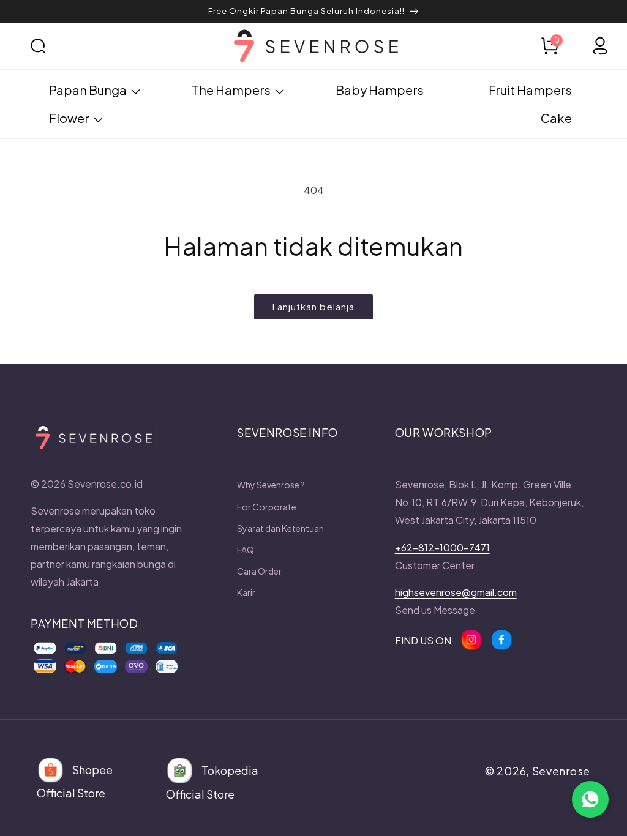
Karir (246, 592)
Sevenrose (561, 771)
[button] (55, 45)
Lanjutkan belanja (313, 306)
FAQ (245, 549)
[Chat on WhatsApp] (590, 799)
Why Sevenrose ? (271, 484)
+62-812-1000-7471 (442, 547)
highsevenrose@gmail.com (456, 592)
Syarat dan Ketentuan (280, 528)
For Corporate (266, 506)
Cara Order (259, 571)
